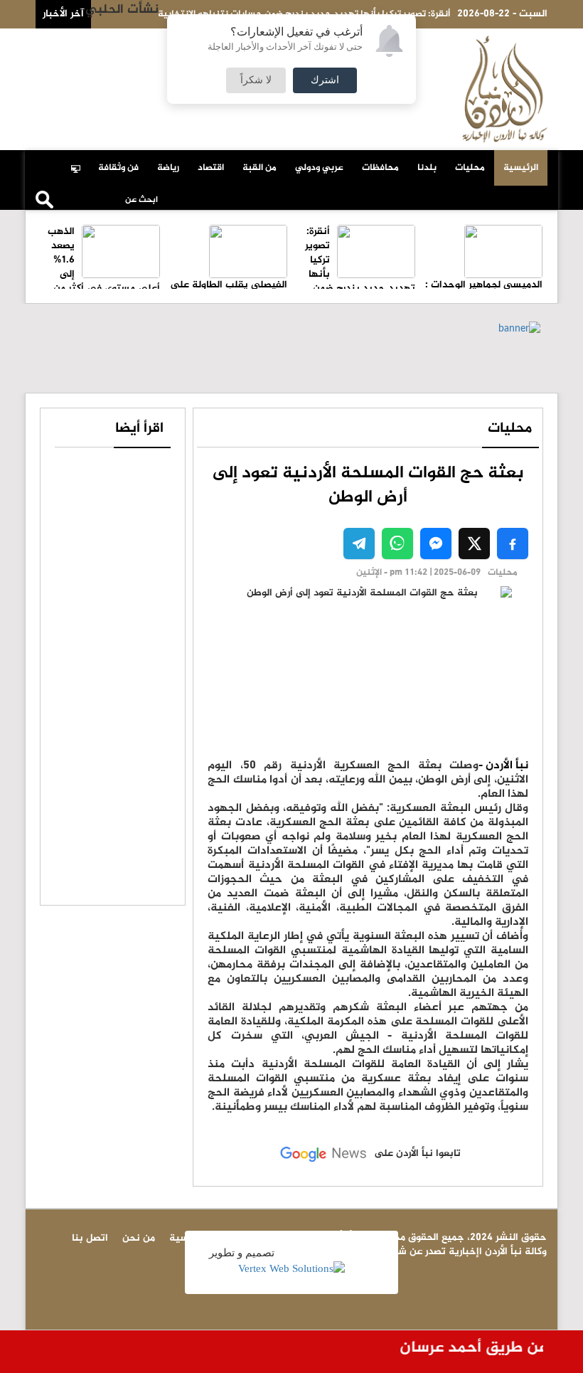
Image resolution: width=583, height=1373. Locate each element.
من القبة (259, 168)
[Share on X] (474, 543)
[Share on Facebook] (512, 543)
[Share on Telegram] (359, 543)
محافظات (380, 168)
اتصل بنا (116, 44)
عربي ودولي (319, 168)
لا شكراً (256, 80)
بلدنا (427, 168)
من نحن (68, 44)
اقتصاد (211, 168)
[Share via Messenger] (435, 543)
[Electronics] (79, 160)
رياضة (168, 168)
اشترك (325, 80)
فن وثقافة (118, 168)
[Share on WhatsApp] (397, 543)
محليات (470, 168)
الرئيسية (520, 168)
